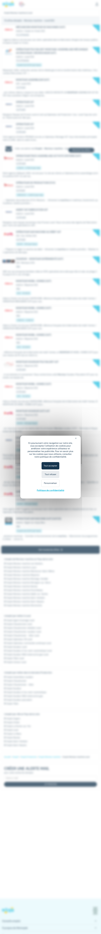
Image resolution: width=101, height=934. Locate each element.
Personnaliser (50, 483)
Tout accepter (50, 465)
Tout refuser (50, 474)
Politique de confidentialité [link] (50, 490)
